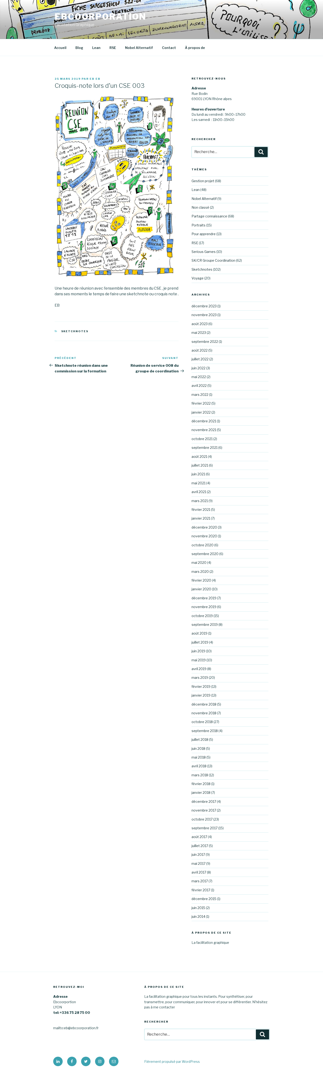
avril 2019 (199, 669)
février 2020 (201, 580)
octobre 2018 (202, 722)
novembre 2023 (204, 315)
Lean (96, 48)
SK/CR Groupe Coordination (213, 260)
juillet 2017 (200, 846)
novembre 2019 (204, 607)
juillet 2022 (200, 359)
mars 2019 (200, 678)
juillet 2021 (200, 465)
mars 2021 (200, 501)
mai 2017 (198, 863)
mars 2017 (200, 881)
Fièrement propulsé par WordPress (172, 1062)
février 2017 (201, 890)
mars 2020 (200, 572)
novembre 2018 (204, 713)
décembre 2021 (204, 421)
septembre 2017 (205, 828)
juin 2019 (198, 651)
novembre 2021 (204, 430)
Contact (169, 48)
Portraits (198, 225)
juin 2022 (198, 368)
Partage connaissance (209, 216)
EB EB (95, 78)
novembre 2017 (204, 810)
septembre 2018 (205, 731)
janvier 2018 (201, 792)
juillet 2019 (200, 642)
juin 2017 (198, 854)
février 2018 (201, 784)
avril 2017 (199, 872)
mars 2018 (200, 775)
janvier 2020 (201, 589)
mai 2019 (199, 660)
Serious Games (204, 252)
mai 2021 (198, 483)
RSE (112, 48)
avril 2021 (199, 492)
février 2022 (201, 403)
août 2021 (199, 457)
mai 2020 (199, 563)
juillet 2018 (200, 739)
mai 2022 (199, 377)
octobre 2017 (202, 819)
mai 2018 (199, 757)
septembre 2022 (205, 342)
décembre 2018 (204, 704)
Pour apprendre (204, 234)
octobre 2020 (203, 545)
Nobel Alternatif (139, 48)
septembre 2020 (205, 554)
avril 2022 (199, 386)
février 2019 (201, 686)
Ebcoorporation (100, 16)
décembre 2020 (204, 527)
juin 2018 (198, 748)
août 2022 (200, 350)
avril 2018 (199, 766)
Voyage (198, 278)
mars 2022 (200, 395)
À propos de (195, 48)
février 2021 (201, 510)
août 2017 (199, 837)
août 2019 (199, 633)
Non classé (200, 207)
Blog (79, 48)
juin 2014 (198, 916)
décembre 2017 (204, 801)
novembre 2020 (204, 536)
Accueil (60, 48)
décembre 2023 (204, 306)
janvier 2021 (201, 518)
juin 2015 (198, 908)
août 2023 (200, 324)
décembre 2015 (204, 899)
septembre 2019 (205, 625)
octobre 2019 (202, 616)
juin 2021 (198, 474)
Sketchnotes (75, 331)
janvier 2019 (201, 695)
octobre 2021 (202, 439)
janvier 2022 (201, 412)
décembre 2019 (204, 598)
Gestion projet (203, 181)
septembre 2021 (205, 448)
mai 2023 (199, 333)
